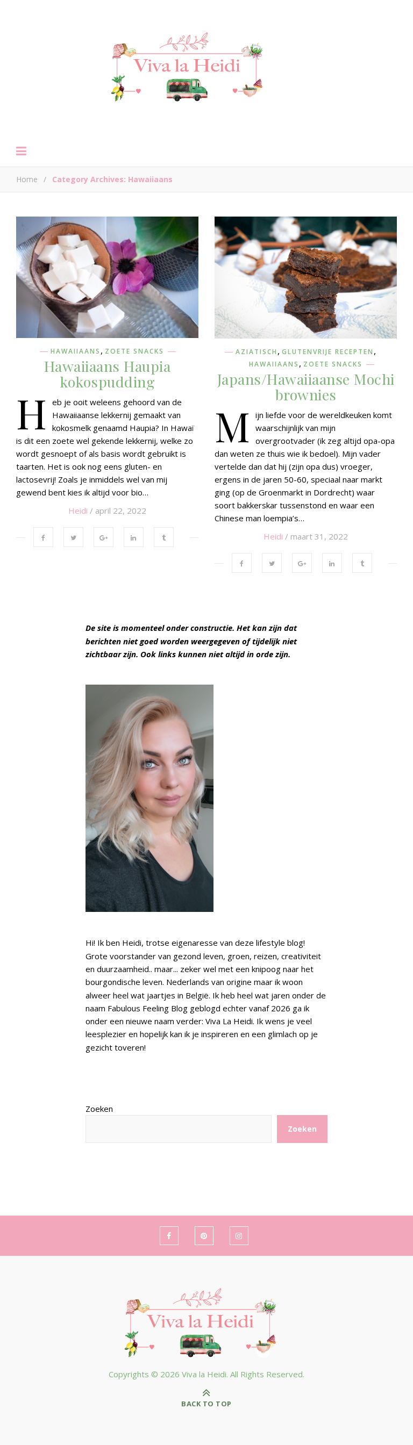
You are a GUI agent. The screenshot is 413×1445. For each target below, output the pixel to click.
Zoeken (99, 1108)
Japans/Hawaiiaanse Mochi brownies (306, 386)
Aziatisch (256, 352)
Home (27, 179)
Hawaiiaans (76, 351)
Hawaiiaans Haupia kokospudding (107, 373)
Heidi (78, 510)
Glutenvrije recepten (328, 352)
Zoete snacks (134, 351)
